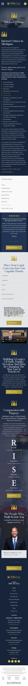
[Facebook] (15, 661)
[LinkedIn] (12, 661)
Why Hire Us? (14, 593)
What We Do (14, 602)
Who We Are (14, 596)
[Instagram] (18, 661)
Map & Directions (14, 624)
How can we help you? (8, 299)
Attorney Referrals (14, 599)
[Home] (14, 3)
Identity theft (6, 93)
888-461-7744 (14, 584)
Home (14, 590)
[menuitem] (14, 185)
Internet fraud (7, 95)
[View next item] (16, 241)
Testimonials (14, 605)
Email (3, 289)
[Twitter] (9, 661)
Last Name (5, 280)
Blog (14, 608)
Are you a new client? (7, 294)
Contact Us (14, 611)
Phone (3, 285)
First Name (5, 275)
